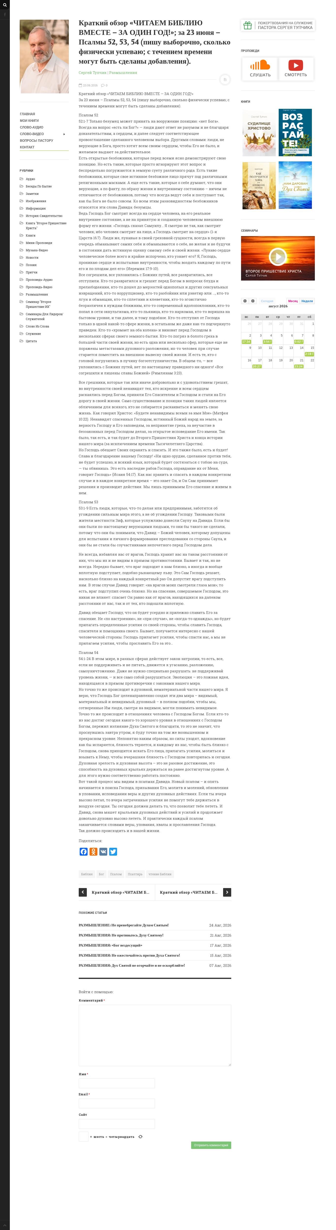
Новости (32, 257)
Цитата (31, 341)
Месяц (293, 301)
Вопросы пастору (36, 140)
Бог (101, 874)
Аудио (30, 179)
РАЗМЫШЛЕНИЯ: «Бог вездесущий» (110, 945)
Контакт (27, 147)
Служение (33, 334)
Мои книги (29, 121)
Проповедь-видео (39, 287)
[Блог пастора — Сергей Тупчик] (44, 56)
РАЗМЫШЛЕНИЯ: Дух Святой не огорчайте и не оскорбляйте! (132, 965)
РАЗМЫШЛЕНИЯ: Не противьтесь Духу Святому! (121, 935)
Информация (36, 208)
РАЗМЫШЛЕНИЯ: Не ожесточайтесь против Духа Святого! (129, 955)
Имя (83, 1074)
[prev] (245, 301)
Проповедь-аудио (39, 280)
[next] (253, 301)
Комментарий (92, 1000)
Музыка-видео (37, 250)
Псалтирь (135, 874)
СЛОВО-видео (32, 134)
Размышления (37, 294)
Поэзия (31, 265)
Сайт (83, 1115)
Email (84, 1094)
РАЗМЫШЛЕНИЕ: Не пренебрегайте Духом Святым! (123, 925)
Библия (87, 874)
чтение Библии (160, 874)
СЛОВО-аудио (31, 127)
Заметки (32, 194)
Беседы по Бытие (39, 186)
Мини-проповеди (39, 243)
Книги (30, 235)
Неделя (307, 301)
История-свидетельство (44, 216)
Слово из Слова (37, 326)
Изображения (36, 201)
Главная (27, 114)
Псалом (116, 874)
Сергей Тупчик (93, 72)
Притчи (31, 272)
